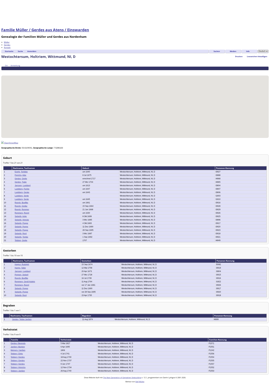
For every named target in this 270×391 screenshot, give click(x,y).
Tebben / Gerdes (18, 357)
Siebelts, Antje (21, 216)
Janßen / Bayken (18, 347)
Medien (233, 51)
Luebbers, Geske (22, 192)
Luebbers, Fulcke (22, 189)
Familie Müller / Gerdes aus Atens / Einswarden (45, 29)
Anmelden (31, 51)
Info (248, 51)
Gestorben (87, 260)
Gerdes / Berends (18, 343)
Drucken (238, 56)
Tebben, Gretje (21, 240)
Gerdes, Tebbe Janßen (22, 319)
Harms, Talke (20, 268)
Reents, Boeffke (21, 203)
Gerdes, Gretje (21, 179)
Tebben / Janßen (18, 371)
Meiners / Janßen (18, 350)
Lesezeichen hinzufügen (257, 56)
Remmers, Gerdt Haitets (25, 282)
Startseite (9, 51)
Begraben (87, 315)
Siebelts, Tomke (21, 237)
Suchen (217, 51)
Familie (15, 339)
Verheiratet (66, 339)
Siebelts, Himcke (22, 220)
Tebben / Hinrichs (18, 367)
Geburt (86, 168)
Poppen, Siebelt (21, 275)
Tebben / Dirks (17, 354)
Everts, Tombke (21, 172)
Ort (6, 65)
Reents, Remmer (22, 209)
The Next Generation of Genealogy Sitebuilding (122, 377)
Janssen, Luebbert (22, 185)
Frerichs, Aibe (20, 175)
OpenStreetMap (11, 143)
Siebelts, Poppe (21, 223)
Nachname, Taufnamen (24, 168)
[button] (135, 105)
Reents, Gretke (21, 206)
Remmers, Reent (22, 213)
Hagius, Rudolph (22, 264)
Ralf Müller (139, 381)
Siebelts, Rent (21, 233)
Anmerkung (15, 65)
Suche (20, 51)
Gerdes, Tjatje (21, 182)
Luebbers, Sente (22, 196)
